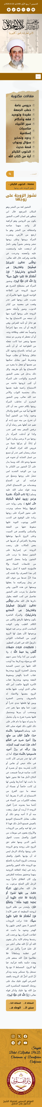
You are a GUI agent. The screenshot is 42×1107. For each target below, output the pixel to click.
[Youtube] (18, 9)
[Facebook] (33, 9)
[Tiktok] (14, 9)
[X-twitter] (28, 9)
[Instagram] (23, 9)
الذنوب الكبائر (17, 184)
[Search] (10, 174)
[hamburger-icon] (38, 76)
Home (31, 184)
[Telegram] (9, 9)
